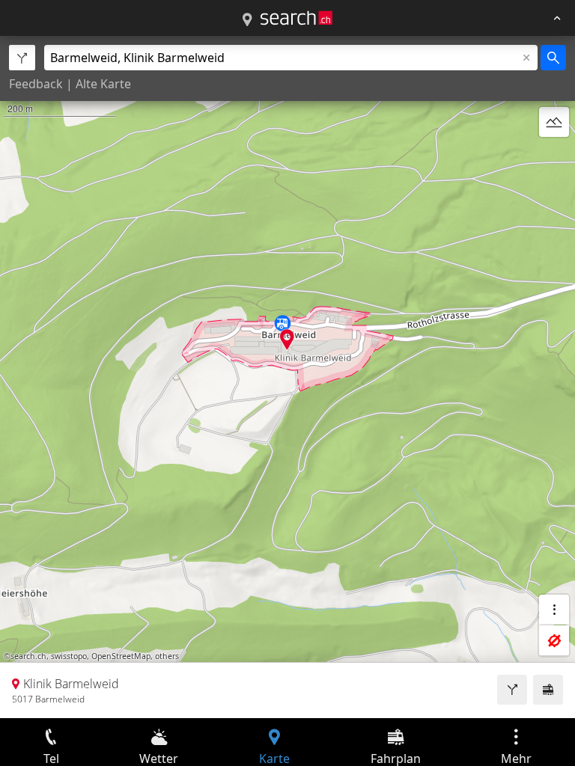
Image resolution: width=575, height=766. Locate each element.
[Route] (512, 690)
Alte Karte (103, 84)
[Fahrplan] (548, 690)
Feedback (36, 84)
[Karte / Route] (247, 20)
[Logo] (296, 17)
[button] (287, 339)
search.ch (28, 656)
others (167, 656)
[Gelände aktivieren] (554, 122)
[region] (287, 377)
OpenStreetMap (120, 656)
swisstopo (69, 656)
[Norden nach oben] (554, 158)
